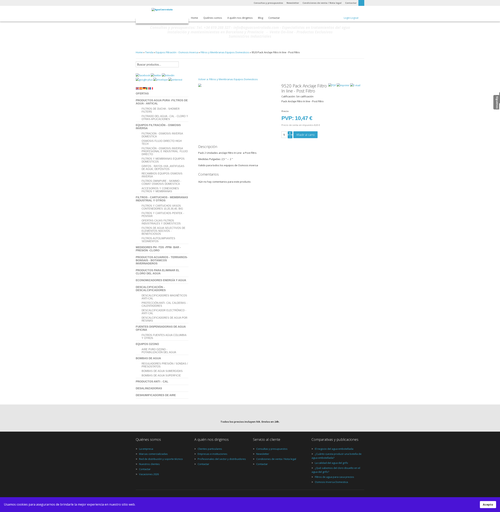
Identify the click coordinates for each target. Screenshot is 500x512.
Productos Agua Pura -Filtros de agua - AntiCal (162, 102)
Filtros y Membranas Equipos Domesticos (225, 52)
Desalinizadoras (149, 388)
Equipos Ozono (147, 344)
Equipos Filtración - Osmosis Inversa (177, 52)
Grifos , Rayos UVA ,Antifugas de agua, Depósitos (163, 168)
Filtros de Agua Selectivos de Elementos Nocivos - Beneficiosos (163, 231)
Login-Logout (351, 18)
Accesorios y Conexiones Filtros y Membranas (160, 190)
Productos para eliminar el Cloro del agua (157, 272)
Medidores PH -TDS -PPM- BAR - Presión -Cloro (158, 249)
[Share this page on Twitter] (156, 75)
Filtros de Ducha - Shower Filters (160, 110)
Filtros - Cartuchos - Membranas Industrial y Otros (162, 199)
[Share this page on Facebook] (143, 75)
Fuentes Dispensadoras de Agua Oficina (161, 328)
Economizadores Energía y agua (161, 280)
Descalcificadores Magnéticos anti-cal (164, 297)
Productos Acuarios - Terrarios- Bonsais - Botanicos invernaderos (162, 260)
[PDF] (332, 85)
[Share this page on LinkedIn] (168, 75)
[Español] (141, 88)
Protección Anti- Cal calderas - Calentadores (164, 304)
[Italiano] (148, 88)
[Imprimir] (343, 85)
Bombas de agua (148, 358)
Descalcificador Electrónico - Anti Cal (164, 312)
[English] (137, 88)
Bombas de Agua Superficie (161, 375)
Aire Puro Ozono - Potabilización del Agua (159, 351)
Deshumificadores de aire (156, 395)
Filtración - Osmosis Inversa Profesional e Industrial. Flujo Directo (165, 151)
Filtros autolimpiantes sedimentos (158, 240)
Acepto (488, 504)
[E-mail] (355, 85)
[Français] (151, 88)
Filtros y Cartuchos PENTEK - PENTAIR (163, 215)
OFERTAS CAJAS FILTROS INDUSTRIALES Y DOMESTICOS (161, 222)
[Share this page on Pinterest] (175, 79)
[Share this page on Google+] (144, 79)
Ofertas (142, 93)
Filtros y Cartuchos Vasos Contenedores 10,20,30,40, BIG (162, 207)
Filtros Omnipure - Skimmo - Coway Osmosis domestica (161, 182)
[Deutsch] (144, 88)
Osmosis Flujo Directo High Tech (162, 142)
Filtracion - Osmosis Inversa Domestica (162, 135)
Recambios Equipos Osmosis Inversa (162, 175)
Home (139, 52)
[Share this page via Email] (160, 79)
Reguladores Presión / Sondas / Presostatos (165, 365)
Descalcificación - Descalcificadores (151, 288)
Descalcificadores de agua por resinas (164, 319)
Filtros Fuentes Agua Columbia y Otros (164, 337)
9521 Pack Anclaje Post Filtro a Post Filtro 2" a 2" (356, 68)
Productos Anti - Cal (152, 381)
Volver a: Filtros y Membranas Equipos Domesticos (228, 79)
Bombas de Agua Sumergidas (162, 371)
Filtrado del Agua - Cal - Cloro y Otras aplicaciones (165, 118)
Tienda (149, 52)
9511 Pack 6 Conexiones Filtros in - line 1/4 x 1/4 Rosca (201, 68)
